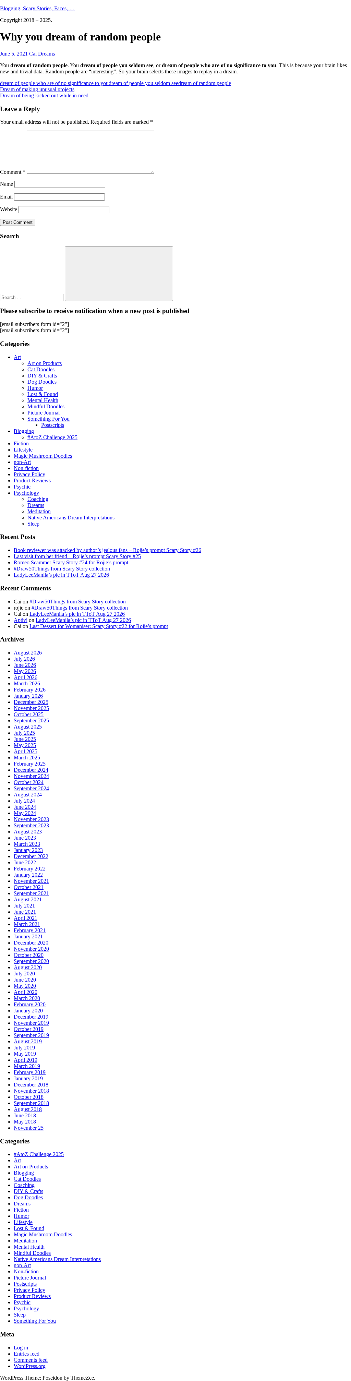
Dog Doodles (42, 382)
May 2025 (25, 745)
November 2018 (31, 1091)
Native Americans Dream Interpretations (70, 517)
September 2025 (31, 720)
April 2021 (25, 918)
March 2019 (27, 1066)
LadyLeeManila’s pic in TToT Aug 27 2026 (61, 575)
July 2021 (24, 906)
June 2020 (25, 980)
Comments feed (31, 1360)
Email (6, 197)
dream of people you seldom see (143, 83)
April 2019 (25, 1060)
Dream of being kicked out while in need (44, 95)
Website (8, 209)
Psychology (26, 493)
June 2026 (25, 665)
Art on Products (44, 363)
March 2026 (27, 683)
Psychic (22, 487)
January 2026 (28, 696)
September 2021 (31, 893)
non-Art (22, 462)
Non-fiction (26, 468)
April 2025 (25, 751)
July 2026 (24, 659)
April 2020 (25, 992)
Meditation (39, 511)
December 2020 (31, 943)
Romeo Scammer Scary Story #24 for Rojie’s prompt (71, 562)
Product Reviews (32, 480)
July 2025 (24, 733)
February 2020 (30, 1004)
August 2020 (28, 967)
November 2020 (31, 949)
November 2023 (31, 819)
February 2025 (30, 764)
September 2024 (31, 788)
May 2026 (25, 671)
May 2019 (25, 1054)
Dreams (46, 54)
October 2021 (29, 887)
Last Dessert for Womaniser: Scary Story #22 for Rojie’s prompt (98, 626)
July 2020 (24, 973)
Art (17, 357)
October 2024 (29, 782)
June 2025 (25, 739)
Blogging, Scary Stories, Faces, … (37, 8)
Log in (21, 1347)
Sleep (33, 524)
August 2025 (28, 727)
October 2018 (29, 1097)
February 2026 (30, 690)
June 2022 (25, 862)
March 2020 (27, 998)
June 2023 (25, 838)
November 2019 (31, 1023)
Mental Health (42, 400)
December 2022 (31, 856)
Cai (33, 54)
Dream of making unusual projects (37, 89)
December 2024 (31, 770)
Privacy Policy (29, 474)
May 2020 (25, 986)
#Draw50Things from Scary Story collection (62, 569)
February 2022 (30, 869)
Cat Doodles (41, 369)
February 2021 (30, 930)
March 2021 (27, 924)
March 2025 (27, 757)
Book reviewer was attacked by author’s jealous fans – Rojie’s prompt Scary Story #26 (107, 550)
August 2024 (28, 794)
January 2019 (28, 1078)
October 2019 (29, 1029)
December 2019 (31, 1017)
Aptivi (20, 620)
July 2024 (24, 801)
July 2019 (24, 1047)
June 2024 (25, 807)
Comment (12, 172)
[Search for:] (32, 297)
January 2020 (28, 1010)
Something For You (48, 419)
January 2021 (28, 936)
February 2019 (30, 1072)
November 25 (29, 1128)
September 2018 (31, 1103)
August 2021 (28, 899)
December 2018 (31, 1085)
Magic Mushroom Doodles (43, 456)
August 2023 (28, 831)
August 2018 (28, 1109)
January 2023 (28, 850)
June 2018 (25, 1115)
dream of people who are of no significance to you (54, 83)
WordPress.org (30, 1366)
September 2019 (31, 1035)
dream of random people (204, 83)
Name (6, 184)
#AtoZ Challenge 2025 (52, 437)
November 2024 (31, 776)
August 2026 (28, 653)
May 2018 (25, 1122)
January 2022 (28, 875)
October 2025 (29, 714)
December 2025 (31, 702)
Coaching (37, 499)
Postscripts (52, 425)
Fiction (21, 443)
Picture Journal (43, 413)
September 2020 (31, 961)
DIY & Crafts (42, 376)
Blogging (24, 431)
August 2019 (28, 1041)
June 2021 (25, 912)
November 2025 (31, 708)
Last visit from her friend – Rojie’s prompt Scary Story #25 (77, 556)
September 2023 (31, 825)
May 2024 (25, 813)
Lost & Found (42, 394)
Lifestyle (23, 450)
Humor (35, 388)
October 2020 (29, 955)
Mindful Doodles (45, 406)
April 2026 (25, 677)
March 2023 (27, 844)
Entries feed (26, 1354)
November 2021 (31, 881)
